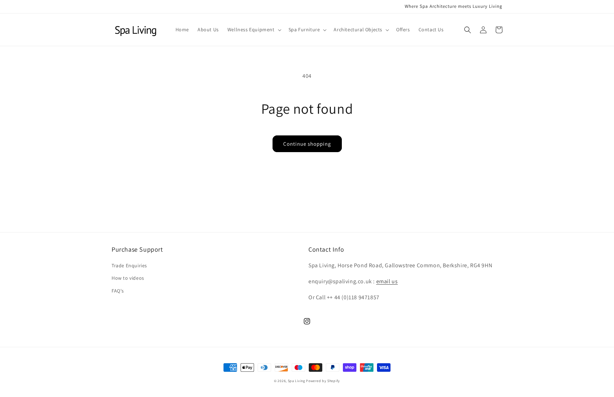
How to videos (128, 278)
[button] (253, 29)
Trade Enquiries (129, 265)
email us (387, 281)
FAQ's (118, 291)
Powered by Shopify (323, 381)
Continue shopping (307, 143)
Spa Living (297, 381)
